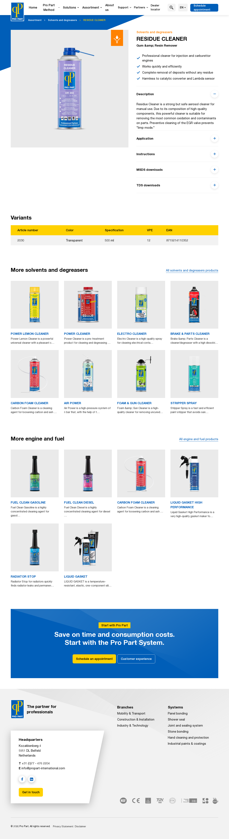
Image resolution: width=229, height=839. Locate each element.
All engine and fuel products (198, 439)
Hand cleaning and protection (188, 737)
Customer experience (136, 659)
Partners (139, 7)
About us (109, 7)
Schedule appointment (202, 7)
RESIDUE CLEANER (94, 20)
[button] (172, 7)
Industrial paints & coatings (187, 743)
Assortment (90, 7)
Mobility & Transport (131, 713)
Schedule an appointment (94, 659)
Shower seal (176, 719)
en (181, 7)
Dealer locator (155, 7)
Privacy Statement (63, 826)
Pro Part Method (49, 7)
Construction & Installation (135, 719)
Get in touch (31, 792)
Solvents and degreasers (62, 20)
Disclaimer (80, 826)
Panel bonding (178, 713)
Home (33, 7)
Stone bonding (178, 731)
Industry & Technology (132, 725)
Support (123, 7)
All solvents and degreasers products (192, 270)
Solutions (69, 7)
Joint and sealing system (185, 725)
